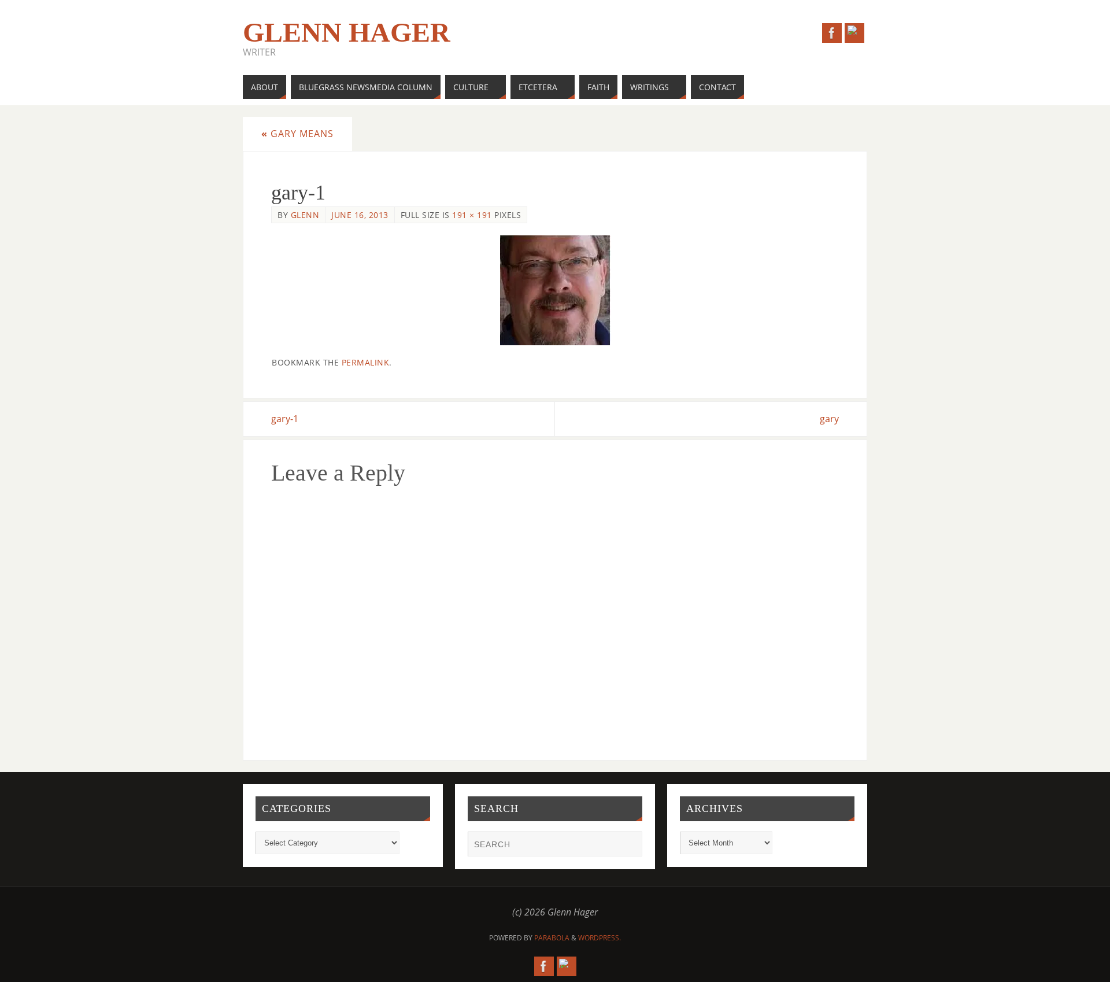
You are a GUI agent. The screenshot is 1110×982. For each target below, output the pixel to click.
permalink (366, 362)
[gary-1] (555, 290)
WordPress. (599, 938)
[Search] (628, 845)
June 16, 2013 (359, 214)
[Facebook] (832, 33)
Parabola (551, 938)
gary (829, 418)
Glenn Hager (346, 32)
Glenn (305, 214)
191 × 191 (472, 214)
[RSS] (854, 33)
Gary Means (297, 133)
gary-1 (284, 418)
